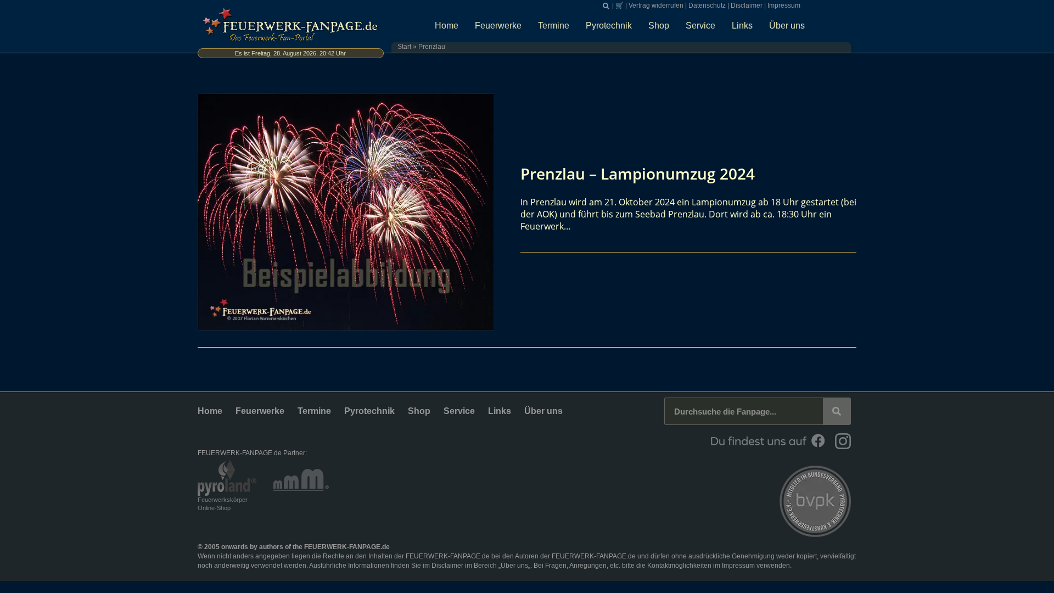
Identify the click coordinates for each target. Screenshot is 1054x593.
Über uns (787, 25)
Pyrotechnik (609, 25)
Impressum (783, 5)
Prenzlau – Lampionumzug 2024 (637, 173)
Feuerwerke (498, 25)
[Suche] (836, 411)
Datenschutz (707, 5)
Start (404, 47)
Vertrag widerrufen (656, 5)
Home (446, 25)
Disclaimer (747, 5)
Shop (658, 25)
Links (742, 25)
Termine (553, 25)
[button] (606, 6)
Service (700, 25)
